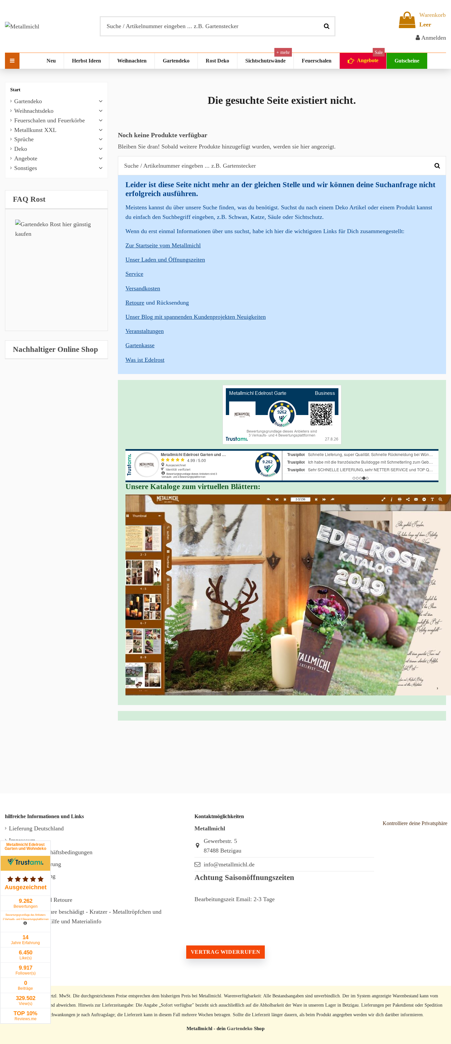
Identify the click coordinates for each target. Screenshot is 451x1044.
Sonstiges (25, 168)
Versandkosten (142, 288)
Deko (20, 149)
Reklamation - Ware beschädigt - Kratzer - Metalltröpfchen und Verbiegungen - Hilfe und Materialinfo (85, 916)
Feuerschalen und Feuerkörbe (49, 120)
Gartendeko (28, 101)
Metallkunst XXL (35, 130)
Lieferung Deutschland (36, 828)
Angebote (25, 158)
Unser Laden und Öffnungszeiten (165, 259)
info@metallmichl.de (229, 864)
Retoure (134, 302)
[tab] (56, 199)
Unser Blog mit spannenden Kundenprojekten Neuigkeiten (195, 316)
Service (134, 274)
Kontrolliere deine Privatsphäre (415, 823)
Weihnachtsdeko (33, 110)
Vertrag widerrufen (225, 952)
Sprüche (24, 139)
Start (15, 89)
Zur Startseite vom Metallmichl (163, 245)
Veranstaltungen (144, 331)
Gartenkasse (140, 345)
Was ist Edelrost (144, 359)
